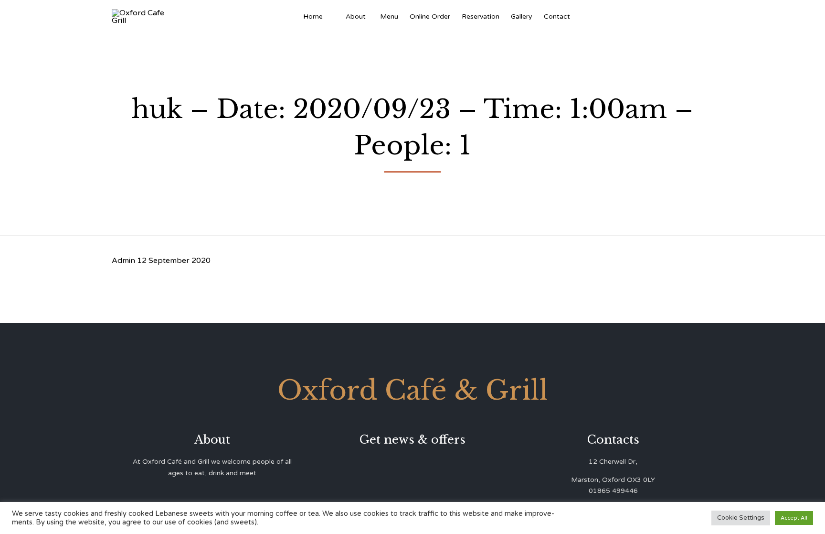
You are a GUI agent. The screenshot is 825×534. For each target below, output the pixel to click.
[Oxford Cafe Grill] (141, 16)
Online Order (430, 16)
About (356, 16)
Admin (123, 260)
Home (313, 16)
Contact (557, 16)
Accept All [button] (794, 518)
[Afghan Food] (334, 16)
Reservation (480, 16)
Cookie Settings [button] (740, 518)
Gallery (521, 16)
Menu (389, 16)
